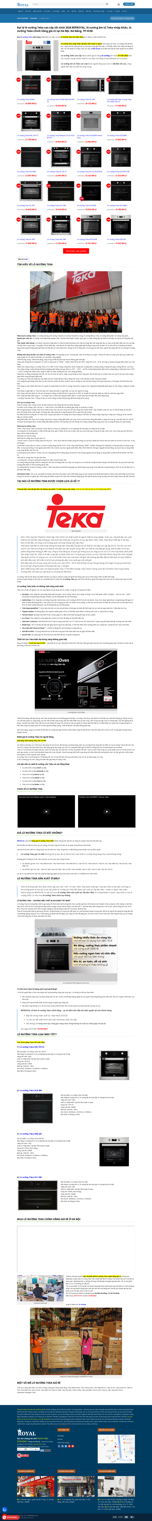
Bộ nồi (74, 11)
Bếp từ (20, 11)
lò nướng (106, 55)
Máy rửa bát (37, 11)
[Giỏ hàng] (118, 4)
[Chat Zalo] (4, 1509)
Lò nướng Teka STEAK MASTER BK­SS (61, 100)
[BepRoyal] (23, 4)
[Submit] (107, 4)
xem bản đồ (37, 1444)
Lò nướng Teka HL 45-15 (56, 171)
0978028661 (42, 1029)
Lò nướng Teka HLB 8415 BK (118, 171)
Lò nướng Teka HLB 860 (26, 171)
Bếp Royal (96, 49)
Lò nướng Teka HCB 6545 (87, 239)
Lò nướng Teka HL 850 (26, 239)
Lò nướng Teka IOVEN (26, 99)
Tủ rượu (109, 11)
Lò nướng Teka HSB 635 (116, 239)
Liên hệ (59, 1439)
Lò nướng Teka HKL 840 (56, 239)
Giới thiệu (60, 1436)
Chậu (63, 11)
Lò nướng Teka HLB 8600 (117, 135)
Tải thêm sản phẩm (76, 250)
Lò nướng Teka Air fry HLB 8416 (89, 171)
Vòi (68, 11)
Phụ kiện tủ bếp (98, 11)
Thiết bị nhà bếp (22, 18)
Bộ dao (88, 11)
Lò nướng (56, 11)
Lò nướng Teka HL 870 (26, 205)
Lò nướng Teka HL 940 (86, 99)
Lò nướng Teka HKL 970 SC (27, 135)
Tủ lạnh (117, 11)
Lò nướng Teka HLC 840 (56, 205)
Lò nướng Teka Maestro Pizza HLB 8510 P (60, 136)
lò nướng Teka (26, 37)
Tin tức (124, 11)
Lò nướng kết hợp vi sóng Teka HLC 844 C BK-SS (119, 100)
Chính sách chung (63, 1442)
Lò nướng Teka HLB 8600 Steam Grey (89, 136)
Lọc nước (47, 11)
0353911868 (43, 1438)
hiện (26, 259)
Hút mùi (28, 11)
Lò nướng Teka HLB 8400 (117, 205)
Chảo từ (81, 11)
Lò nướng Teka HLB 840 (86, 205)
